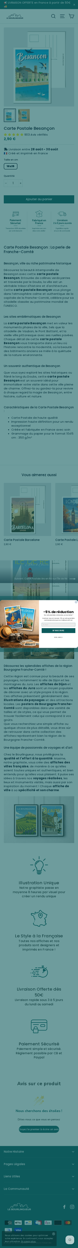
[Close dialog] (76, 602)
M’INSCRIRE (58, 631)
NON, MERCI (58, 637)
